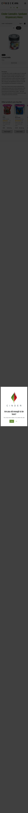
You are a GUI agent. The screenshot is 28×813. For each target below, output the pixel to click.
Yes (12, 421)
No (16, 421)
